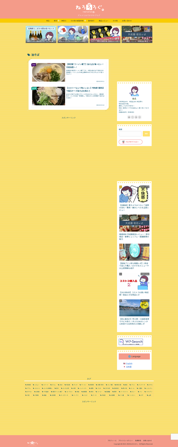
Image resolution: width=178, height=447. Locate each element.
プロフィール (112, 440)
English (129, 363)
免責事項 (138, 440)
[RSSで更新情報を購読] (139, 117)
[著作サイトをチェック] (129, 117)
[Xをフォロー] (132, 117)
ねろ (134, 98)
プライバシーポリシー (126, 440)
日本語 (128, 366)
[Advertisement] (68, 133)
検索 (120, 129)
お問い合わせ (147, 440)
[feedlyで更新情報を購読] (136, 117)
